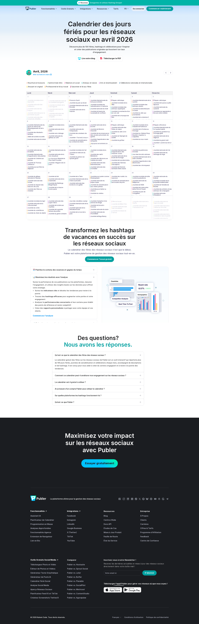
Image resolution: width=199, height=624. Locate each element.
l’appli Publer (121, 583)
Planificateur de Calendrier (42, 520)
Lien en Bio (35, 541)
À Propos (144, 516)
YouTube (71, 541)
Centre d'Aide (110, 520)
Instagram (71, 520)
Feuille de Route (111, 536)
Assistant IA (35, 516)
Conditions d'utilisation (133, 617)
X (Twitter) (72, 532)
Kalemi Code (42, 617)
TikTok (70, 536)
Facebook (71, 516)
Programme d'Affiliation (150, 532)
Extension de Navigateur (41, 536)
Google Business (74, 528)
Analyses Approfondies (40, 528)
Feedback (144, 536)
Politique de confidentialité (157, 617)
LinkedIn (70, 524)
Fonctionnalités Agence (40, 532)
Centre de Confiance (149, 541)
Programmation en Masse (41, 524)
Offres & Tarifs (146, 528)
